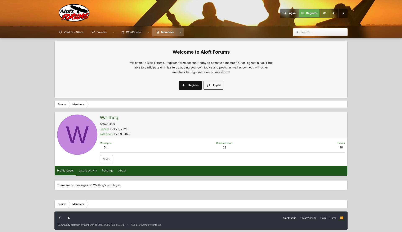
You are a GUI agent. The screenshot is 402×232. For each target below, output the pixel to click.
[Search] (343, 13)
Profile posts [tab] (65, 170)
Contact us (289, 217)
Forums (102, 32)
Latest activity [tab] (88, 170)
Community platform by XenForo (91, 224)
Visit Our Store (73, 32)
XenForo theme (139, 224)
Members (167, 32)
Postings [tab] (107, 170)
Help (323, 217)
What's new (134, 32)
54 (106, 147)
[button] (333, 13)
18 (341, 147)
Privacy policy (308, 217)
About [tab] (122, 170)
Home (333, 217)
